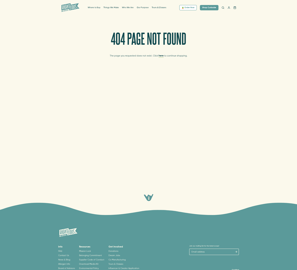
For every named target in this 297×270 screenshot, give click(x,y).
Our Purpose (143, 8)
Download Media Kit (88, 264)
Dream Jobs (114, 255)
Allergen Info (64, 264)
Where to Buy (94, 8)
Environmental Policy (89, 268)
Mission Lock (85, 251)
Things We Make (111, 8)
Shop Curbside (209, 8)
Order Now (189, 8)
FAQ (60, 251)
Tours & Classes (159, 8)
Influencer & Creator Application (123, 268)
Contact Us (63, 255)
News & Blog (64, 260)
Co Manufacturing (117, 260)
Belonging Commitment (90, 255)
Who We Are (128, 8)
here (161, 56)
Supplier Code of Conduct (91, 260)
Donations (113, 251)
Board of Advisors (66, 268)
